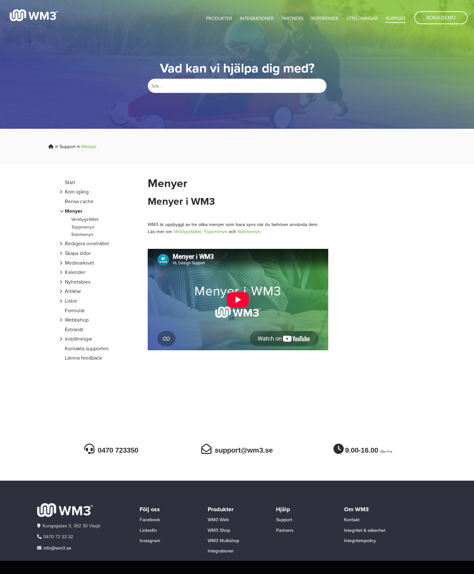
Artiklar (73, 291)
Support (396, 18)
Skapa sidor (78, 253)
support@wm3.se (244, 450)
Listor (71, 301)
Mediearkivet (79, 263)
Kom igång (77, 191)
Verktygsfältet (84, 219)
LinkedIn (148, 530)
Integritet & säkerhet (364, 530)
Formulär (75, 310)
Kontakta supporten (87, 348)
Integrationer (257, 18)
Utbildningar (362, 18)
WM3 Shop (219, 530)
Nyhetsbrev (78, 282)
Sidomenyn (82, 234)
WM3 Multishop (223, 540)
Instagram (150, 540)
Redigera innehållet (87, 243)
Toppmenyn (82, 227)
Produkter (219, 18)
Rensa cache (79, 201)
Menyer (89, 146)
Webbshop (77, 320)
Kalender (75, 272)
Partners (292, 18)
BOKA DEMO (441, 17)
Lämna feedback (83, 358)
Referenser (325, 18)
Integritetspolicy (360, 540)
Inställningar (78, 339)
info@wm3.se (57, 547)
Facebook (150, 519)
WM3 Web (218, 519)
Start (70, 182)
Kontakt (352, 519)
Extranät (74, 329)
